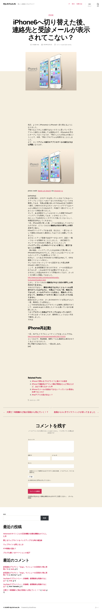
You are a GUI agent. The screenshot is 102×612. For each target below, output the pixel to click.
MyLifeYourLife (9, 4)
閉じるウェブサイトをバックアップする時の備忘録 (22, 540)
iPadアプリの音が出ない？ (42, 395)
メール (54, 455)
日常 (38, 400)
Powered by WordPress (28, 607)
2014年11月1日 (48, 44)
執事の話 (79, 4)
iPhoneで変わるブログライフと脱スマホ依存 (49, 381)
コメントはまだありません (64, 44)
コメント (31, 439)
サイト (30, 463)
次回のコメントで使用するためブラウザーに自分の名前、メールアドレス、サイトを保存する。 (51, 471)
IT (69, 4)
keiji (38, 44)
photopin (57, 191)
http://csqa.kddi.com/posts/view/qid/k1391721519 (47, 336)
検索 (4, 514)
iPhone (51, 15)
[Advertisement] (41, 109)
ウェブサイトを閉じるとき (13, 544)
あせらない (33, 400)
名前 (30, 455)
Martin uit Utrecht (44, 191)
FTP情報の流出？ (9, 548)
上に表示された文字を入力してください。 (40, 480)
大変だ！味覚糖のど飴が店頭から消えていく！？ (21, 590)
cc (62, 191)
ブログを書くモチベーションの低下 (16, 553)
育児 (73, 4)
